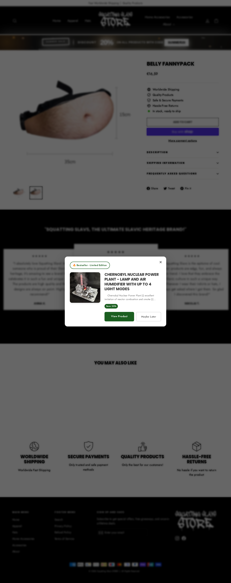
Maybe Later (148, 317)
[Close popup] (161, 262)
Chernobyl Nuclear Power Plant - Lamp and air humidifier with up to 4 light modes (132, 282)
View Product (119, 316)
